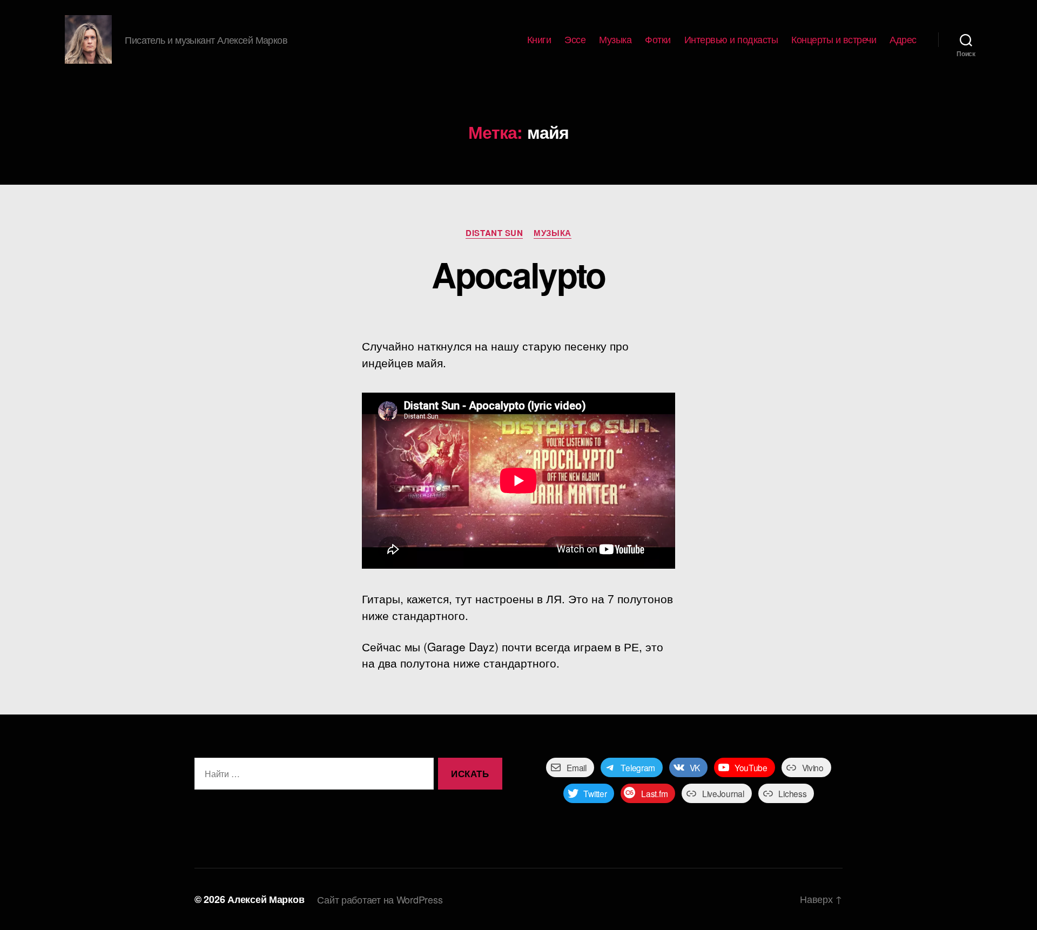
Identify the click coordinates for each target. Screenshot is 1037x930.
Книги (539, 39)
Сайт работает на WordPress (379, 899)
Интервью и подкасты (731, 39)
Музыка (615, 39)
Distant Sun (494, 233)
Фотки (658, 39)
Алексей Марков (265, 899)
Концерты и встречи (833, 39)
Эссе (574, 39)
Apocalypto (518, 274)
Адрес (903, 39)
